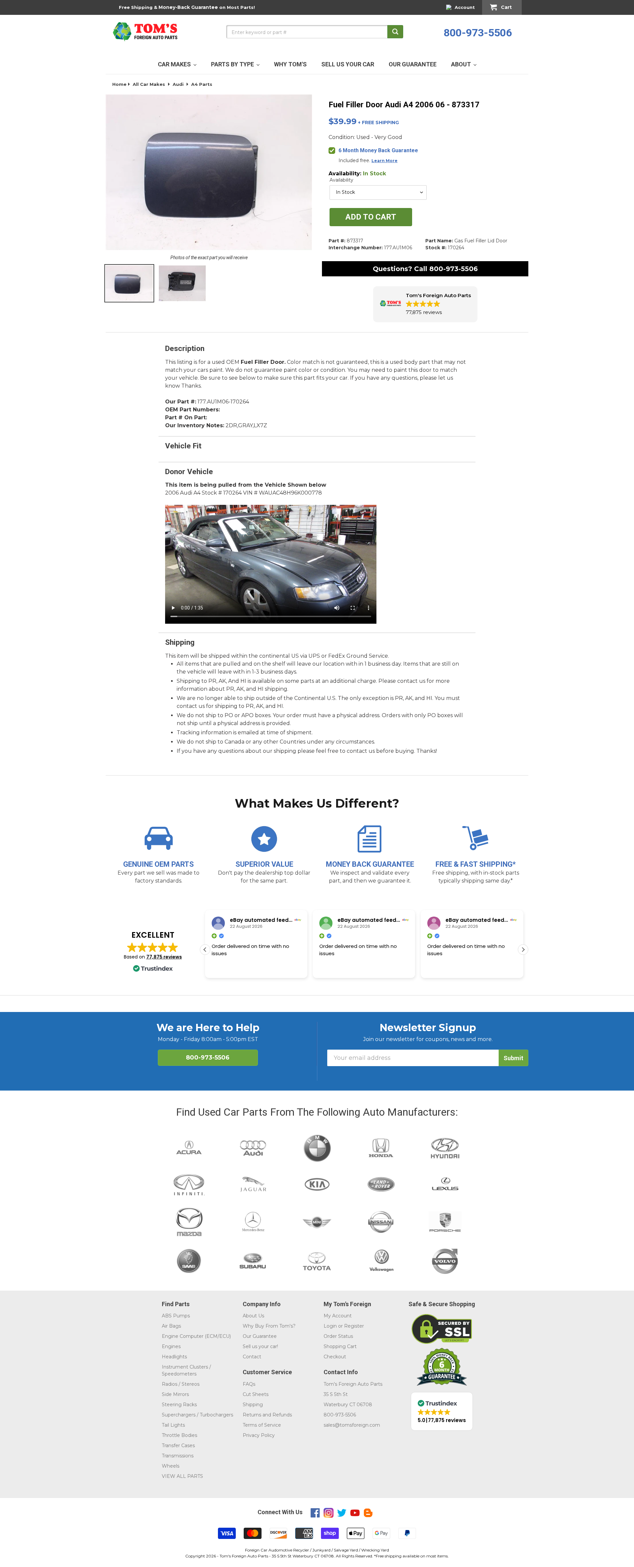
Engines (171, 1346)
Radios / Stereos (180, 1384)
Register (354, 1326)
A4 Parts (201, 84)
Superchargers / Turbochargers (197, 1415)
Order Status (338, 1336)
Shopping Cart (340, 1346)
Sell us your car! (260, 1346)
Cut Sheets (255, 1394)
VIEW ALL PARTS (182, 1476)
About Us (253, 1316)
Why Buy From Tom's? (269, 1326)
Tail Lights (173, 1425)
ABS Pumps (176, 1316)
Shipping (253, 1405)
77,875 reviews (164, 957)
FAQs (249, 1384)
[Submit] (395, 31)
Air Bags (171, 1326)
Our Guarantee (260, 1336)
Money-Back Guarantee (188, 7)
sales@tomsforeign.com (352, 1425)
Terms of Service (262, 1425)
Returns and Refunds (267, 1415)
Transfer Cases (178, 1445)
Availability (341, 180)
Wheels (170, 1466)
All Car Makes (149, 84)
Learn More (384, 160)
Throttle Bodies (179, 1435)
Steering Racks (179, 1405)
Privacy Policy (259, 1435)
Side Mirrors (175, 1394)
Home (119, 84)
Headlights (174, 1357)
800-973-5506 (478, 32)
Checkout (335, 1357)
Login (330, 1326)
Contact (252, 1357)
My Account (338, 1316)
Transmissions (178, 1456)
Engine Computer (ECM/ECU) (196, 1336)
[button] (425, 304)
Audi (178, 84)
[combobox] (314, 31)
